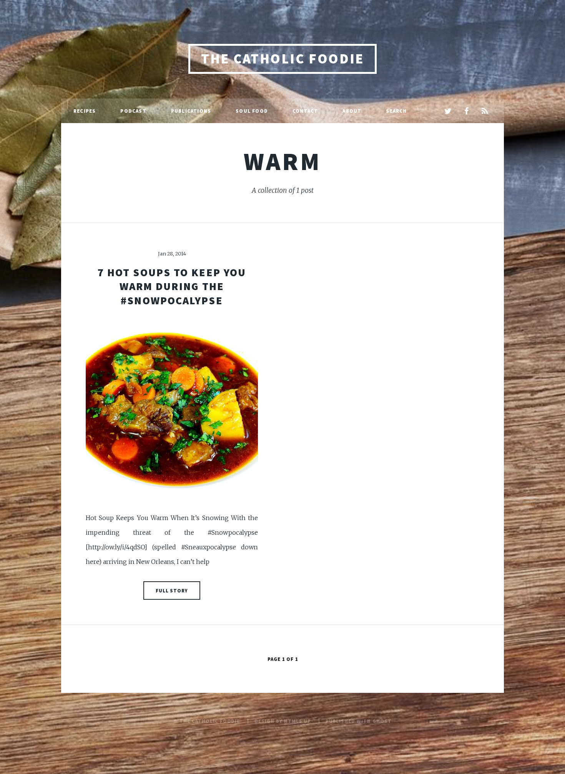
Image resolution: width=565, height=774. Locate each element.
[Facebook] (466, 111)
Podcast (133, 111)
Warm (282, 161)
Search (396, 111)
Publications (191, 111)
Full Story (172, 590)
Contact (305, 111)
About (351, 111)
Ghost (382, 721)
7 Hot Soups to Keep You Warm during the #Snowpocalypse (172, 286)
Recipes (84, 111)
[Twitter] (448, 111)
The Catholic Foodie (282, 58)
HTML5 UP (297, 721)
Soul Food (252, 111)
